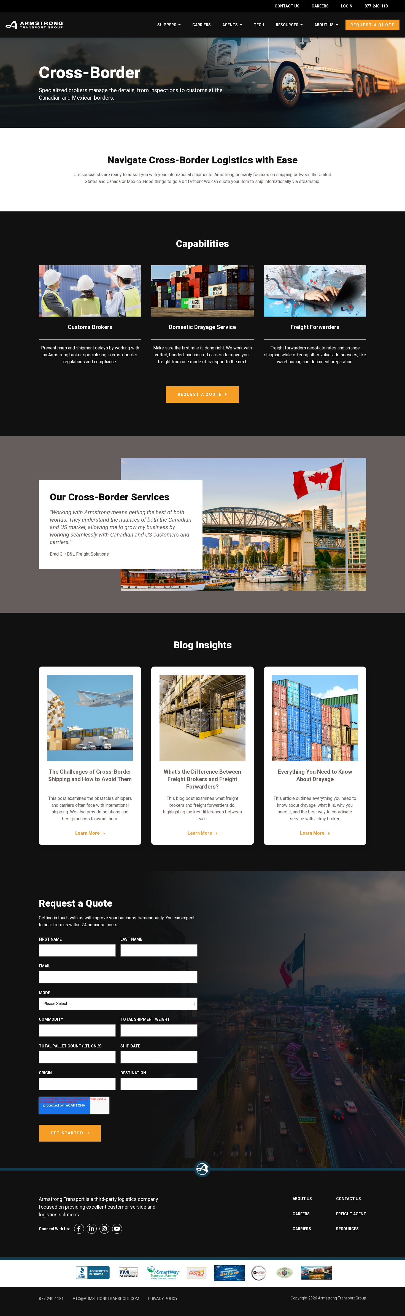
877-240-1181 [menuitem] (377, 6)
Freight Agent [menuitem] (351, 1214)
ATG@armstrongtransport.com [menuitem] (106, 1298)
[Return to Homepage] (202, 1169)
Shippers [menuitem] (166, 25)
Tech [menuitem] (259, 25)
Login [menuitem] (346, 6)
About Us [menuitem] (324, 25)
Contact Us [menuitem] (287, 6)
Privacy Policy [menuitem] (163, 1298)
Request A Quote (200, 394)
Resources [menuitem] (287, 25)
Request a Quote (372, 25)
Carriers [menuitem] (201, 25)
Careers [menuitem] (320, 6)
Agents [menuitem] (230, 25)
